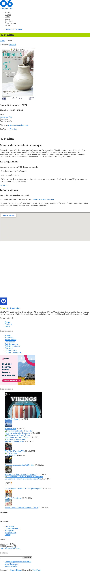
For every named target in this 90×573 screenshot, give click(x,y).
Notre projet (9, 530)
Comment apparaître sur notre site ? (18, 562)
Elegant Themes (16, 570)
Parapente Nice (10, 429)
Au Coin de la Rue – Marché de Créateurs (20, 475)
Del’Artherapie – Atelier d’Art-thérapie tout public (23, 488)
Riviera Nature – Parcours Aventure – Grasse (21, 508)
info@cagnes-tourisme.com (43, 199)
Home (2, 41)
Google (7, 322)
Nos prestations (10, 533)
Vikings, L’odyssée (12, 419)
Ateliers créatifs (10, 340)
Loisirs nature (10, 342)
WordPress (36, 570)
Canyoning (9, 348)
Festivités (12, 45)
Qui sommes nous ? (12, 528)
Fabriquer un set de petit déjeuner (17, 437)
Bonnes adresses (11, 23)
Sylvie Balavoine (13, 308)
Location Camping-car (13, 352)
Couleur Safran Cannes (13, 498)
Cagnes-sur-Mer (6, 117)
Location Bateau (11, 350)
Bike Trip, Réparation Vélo (15, 451)
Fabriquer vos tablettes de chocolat (17, 433)
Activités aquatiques (12, 346)
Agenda (8, 25)
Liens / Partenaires (11, 564)
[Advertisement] (45, 270)
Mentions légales (11, 566)
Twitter (7, 326)
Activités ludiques (11, 344)
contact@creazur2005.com (10, 548)
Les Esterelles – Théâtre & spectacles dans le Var (23, 479)
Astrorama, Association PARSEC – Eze (19, 465)
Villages (8, 15)
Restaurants (9, 338)
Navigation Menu (6, 9)
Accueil (7, 13)
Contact (7, 535)
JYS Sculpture (10, 455)
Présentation (9, 526)
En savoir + (4, 185)
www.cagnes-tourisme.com (18, 125)
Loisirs (7, 19)
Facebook (8, 324)
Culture (7, 17)
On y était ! (9, 21)
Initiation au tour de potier (14, 441)
